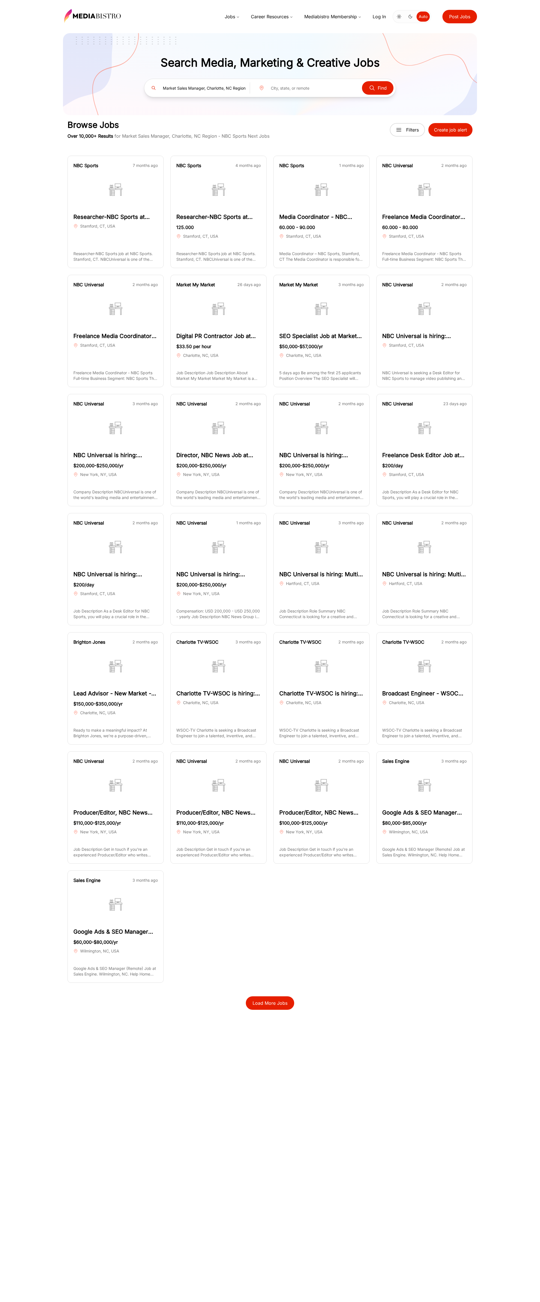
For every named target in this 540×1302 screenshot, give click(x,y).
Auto (423, 16)
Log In (379, 16)
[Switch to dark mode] (410, 17)
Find (382, 88)
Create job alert (450, 130)
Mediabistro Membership (330, 16)
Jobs (230, 16)
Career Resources (270, 16)
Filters (412, 130)
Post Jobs (459, 16)
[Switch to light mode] (399, 17)
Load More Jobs (270, 1003)
